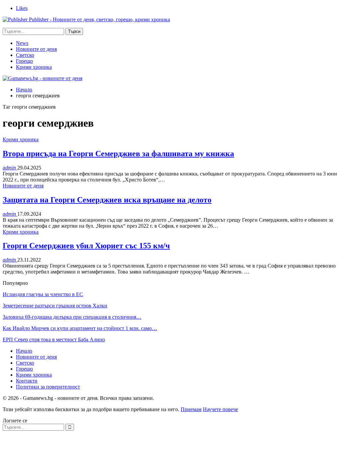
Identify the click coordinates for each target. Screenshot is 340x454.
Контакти (27, 381)
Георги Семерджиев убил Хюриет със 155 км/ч (86, 245)
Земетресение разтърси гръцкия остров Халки (55, 305)
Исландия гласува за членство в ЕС (43, 294)
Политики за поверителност (48, 387)
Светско (25, 55)
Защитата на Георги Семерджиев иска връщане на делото (107, 199)
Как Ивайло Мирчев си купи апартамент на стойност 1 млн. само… (80, 328)
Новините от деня (36, 49)
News (22, 43)
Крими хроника (34, 67)
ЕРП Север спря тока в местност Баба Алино (54, 339)
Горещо (24, 61)
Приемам (191, 409)
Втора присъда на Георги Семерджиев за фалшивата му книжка (118, 153)
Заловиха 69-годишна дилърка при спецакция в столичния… (72, 317)
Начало (24, 351)
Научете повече (220, 409)
